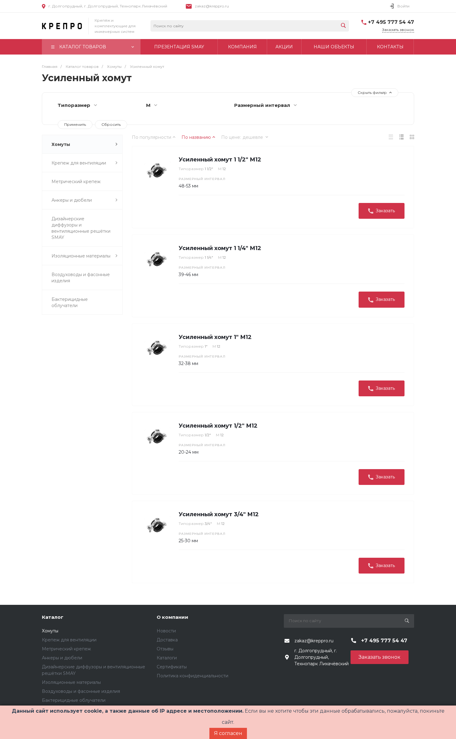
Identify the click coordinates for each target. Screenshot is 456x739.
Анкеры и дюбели (71, 200)
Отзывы (165, 649)
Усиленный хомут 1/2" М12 (218, 425)
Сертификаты (172, 667)
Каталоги (167, 658)
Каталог (52, 617)
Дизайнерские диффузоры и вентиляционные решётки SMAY (80, 228)
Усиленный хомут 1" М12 (215, 337)
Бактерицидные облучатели (69, 302)
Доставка (167, 640)
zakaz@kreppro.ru (212, 6)
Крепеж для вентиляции (78, 163)
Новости (166, 631)
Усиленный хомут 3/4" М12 (219, 514)
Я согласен (228, 733)
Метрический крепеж (76, 181)
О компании (172, 617)
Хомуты (60, 144)
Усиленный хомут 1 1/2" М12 (220, 159)
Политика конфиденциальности (192, 676)
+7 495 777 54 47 (391, 22)
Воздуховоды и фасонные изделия (80, 278)
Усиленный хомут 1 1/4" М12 (220, 248)
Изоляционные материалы (80, 256)
